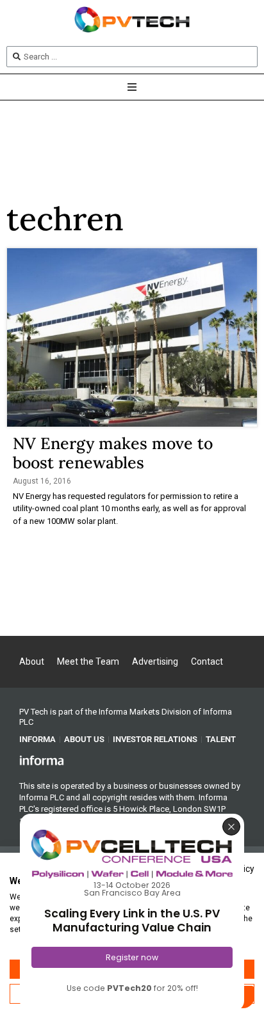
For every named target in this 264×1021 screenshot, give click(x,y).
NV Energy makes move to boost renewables (113, 453)
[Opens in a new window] (41, 760)
